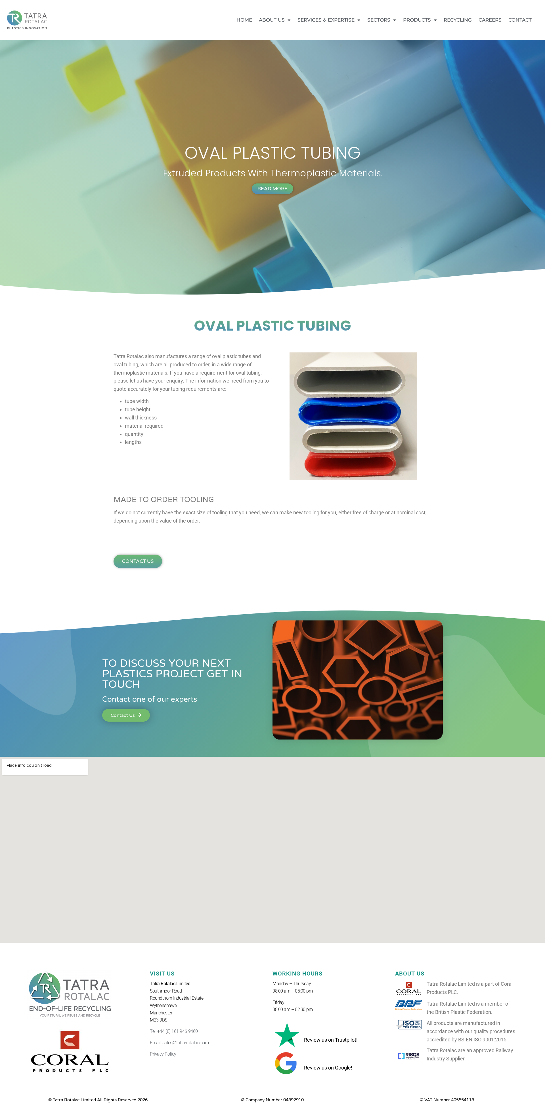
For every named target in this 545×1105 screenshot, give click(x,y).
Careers (490, 20)
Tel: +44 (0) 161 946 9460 (174, 1031)
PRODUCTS (417, 20)
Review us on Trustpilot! (331, 1040)
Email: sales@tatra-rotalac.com (179, 1042)
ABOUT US (272, 20)
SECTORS (378, 20)
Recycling (458, 20)
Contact (520, 20)
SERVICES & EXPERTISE (326, 20)
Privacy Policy (163, 1054)
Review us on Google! (328, 1068)
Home (244, 20)
